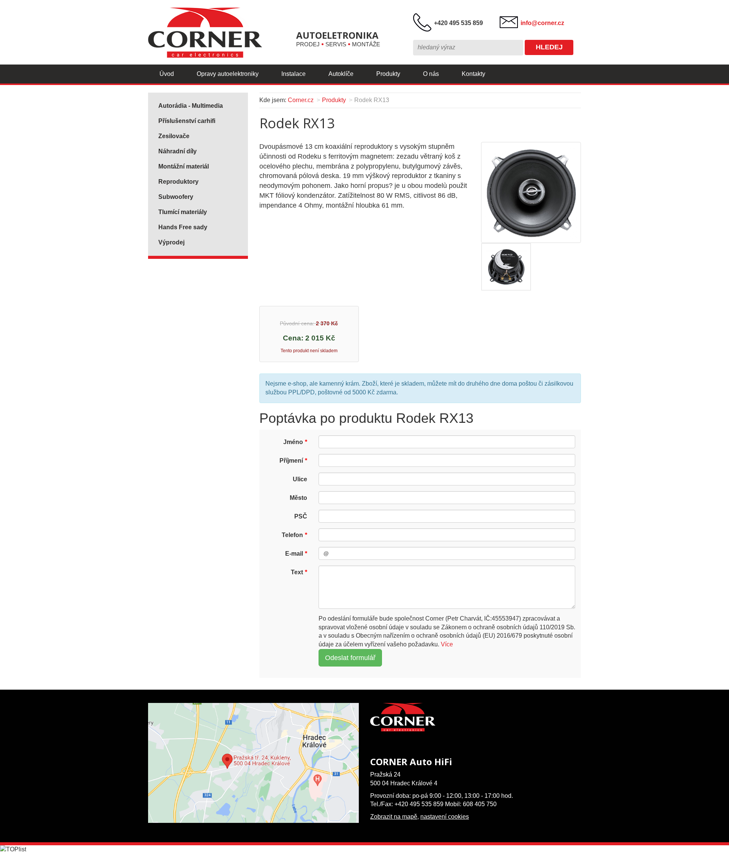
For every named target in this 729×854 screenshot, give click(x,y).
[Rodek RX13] (531, 192)
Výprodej (171, 242)
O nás (431, 74)
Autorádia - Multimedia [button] (190, 105)
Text (297, 572)
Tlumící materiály (182, 212)
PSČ (300, 516)
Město (298, 498)
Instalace (293, 74)
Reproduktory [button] (178, 181)
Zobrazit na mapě (393, 816)
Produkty (388, 74)
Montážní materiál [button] (183, 166)
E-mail (294, 553)
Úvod (166, 74)
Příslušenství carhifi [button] (186, 121)
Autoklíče (340, 74)
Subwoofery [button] (175, 197)
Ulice (300, 479)
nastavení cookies (444, 816)
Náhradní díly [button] (177, 151)
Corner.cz (301, 100)
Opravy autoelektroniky (228, 74)
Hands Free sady (182, 227)
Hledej (549, 47)
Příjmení (291, 460)
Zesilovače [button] (173, 136)
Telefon (292, 535)
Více (447, 644)
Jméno (293, 442)
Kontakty (473, 74)
